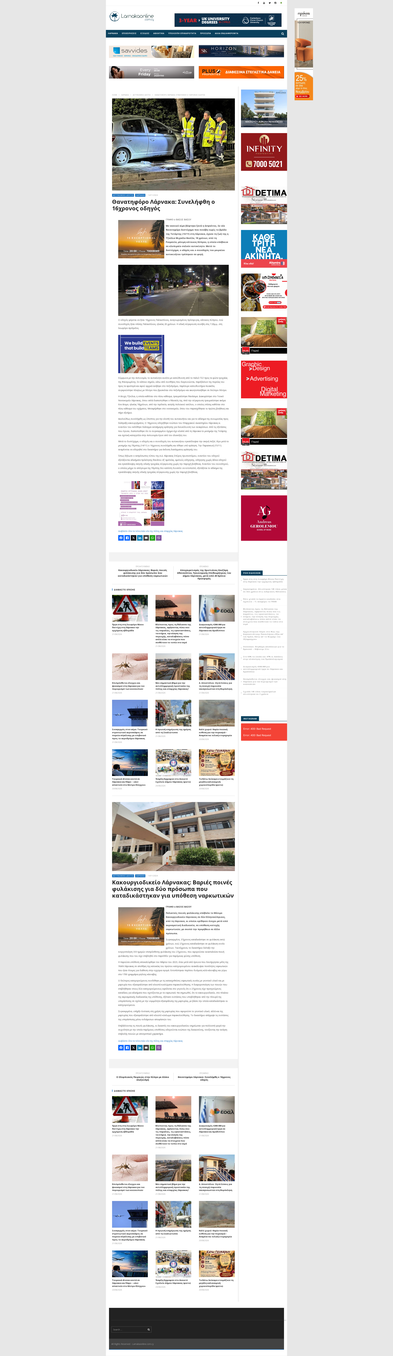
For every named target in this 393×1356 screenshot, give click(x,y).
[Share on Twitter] (133, 538)
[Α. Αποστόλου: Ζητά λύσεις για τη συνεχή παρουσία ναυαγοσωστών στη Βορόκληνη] (217, 666)
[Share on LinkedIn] (140, 538)
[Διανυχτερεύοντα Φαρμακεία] (281, 3)
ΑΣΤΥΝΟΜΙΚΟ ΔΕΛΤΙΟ (142, 95)
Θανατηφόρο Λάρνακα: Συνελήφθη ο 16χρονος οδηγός (204, 1077)
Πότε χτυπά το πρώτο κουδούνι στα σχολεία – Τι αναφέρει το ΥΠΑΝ (261, 600)
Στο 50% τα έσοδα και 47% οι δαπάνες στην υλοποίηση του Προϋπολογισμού (263, 657)
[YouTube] (264, 3)
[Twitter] (270, 3)
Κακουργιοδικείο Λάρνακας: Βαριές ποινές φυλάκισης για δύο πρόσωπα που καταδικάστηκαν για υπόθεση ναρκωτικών (143, 571)
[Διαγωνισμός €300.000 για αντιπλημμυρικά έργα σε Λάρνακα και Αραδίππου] (217, 608)
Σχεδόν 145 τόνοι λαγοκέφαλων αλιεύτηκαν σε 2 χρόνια (259, 692)
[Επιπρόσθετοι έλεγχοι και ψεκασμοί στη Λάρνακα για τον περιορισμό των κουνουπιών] (130, 666)
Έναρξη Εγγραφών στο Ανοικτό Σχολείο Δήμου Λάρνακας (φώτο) (173, 780)
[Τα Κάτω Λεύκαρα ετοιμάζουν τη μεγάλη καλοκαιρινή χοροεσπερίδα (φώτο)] (217, 762)
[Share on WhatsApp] (152, 538)
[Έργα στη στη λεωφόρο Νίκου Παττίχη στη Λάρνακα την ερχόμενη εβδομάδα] (130, 608)
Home (114, 95)
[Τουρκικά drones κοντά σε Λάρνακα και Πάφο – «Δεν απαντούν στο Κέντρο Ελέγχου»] (130, 762)
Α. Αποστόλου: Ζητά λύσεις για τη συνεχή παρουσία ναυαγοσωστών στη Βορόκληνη (215, 686)
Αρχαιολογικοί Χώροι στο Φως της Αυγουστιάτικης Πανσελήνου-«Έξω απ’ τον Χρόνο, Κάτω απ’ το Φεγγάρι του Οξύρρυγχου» (263, 635)
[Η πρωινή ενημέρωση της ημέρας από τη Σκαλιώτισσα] (173, 713)
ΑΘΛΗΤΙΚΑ (158, 33)
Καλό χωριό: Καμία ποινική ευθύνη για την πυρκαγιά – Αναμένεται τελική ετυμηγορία (215, 732)
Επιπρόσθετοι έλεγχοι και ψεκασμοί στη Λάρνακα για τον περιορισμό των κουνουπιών (128, 686)
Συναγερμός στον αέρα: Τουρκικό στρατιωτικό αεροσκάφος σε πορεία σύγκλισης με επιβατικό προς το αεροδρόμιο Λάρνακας (130, 734)
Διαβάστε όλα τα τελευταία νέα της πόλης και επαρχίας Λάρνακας (150, 531)
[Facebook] (258, 3)
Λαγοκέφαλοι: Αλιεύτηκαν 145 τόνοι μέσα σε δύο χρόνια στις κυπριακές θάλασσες (265, 590)
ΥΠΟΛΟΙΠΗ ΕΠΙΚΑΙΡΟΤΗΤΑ (182, 33)
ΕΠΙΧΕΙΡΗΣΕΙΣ (129, 33)
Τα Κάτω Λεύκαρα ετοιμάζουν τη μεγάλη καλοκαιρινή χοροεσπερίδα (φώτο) (216, 782)
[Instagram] (275, 3)
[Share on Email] (146, 538)
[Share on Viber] (158, 538)
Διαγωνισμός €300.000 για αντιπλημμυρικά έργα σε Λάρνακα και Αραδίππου (212, 627)
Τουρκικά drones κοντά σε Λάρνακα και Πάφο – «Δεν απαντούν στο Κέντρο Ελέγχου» (129, 782)
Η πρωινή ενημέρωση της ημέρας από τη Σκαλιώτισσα (173, 731)
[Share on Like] (127, 538)
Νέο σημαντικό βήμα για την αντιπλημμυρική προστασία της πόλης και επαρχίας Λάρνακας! (173, 686)
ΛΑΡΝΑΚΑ (113, 33)
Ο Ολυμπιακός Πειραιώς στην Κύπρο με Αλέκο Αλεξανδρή (142, 1077)
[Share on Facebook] (121, 538)
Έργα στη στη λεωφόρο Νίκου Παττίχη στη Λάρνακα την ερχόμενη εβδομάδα (128, 627)
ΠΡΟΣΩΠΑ (205, 33)
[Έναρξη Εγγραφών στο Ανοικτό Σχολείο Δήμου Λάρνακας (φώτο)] (173, 762)
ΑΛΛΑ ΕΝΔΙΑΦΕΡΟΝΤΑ (226, 33)
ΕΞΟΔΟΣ (144, 33)
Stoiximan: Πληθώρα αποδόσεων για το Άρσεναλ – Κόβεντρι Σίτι (263, 647)
